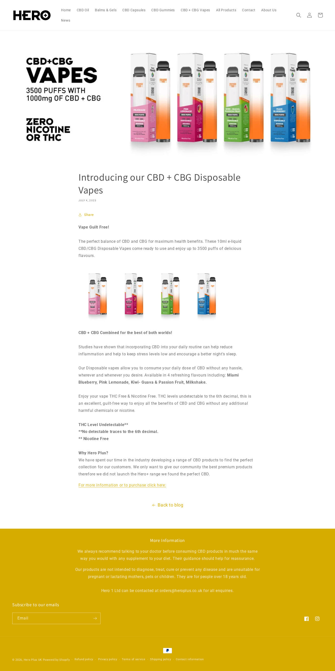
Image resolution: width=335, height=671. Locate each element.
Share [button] (89, 215)
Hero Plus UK (33, 659)
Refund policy (84, 659)
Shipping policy (160, 659)
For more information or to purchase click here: (122, 485)
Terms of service (133, 659)
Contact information (190, 659)
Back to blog (170, 505)
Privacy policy (107, 659)
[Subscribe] (95, 618)
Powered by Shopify (56, 659)
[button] (298, 15)
